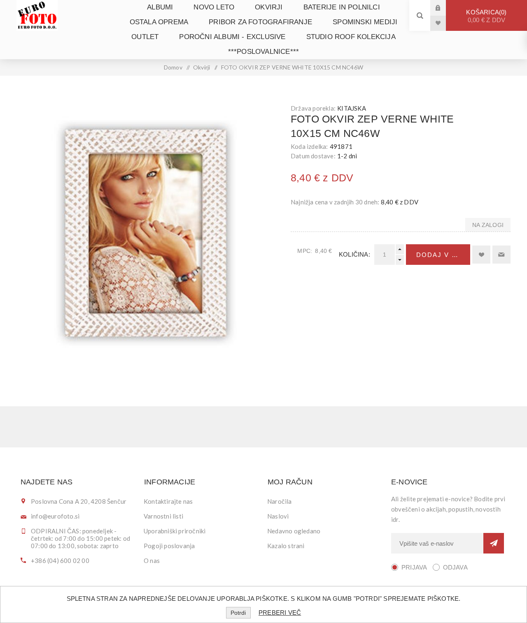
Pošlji (493, 543)
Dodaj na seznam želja (481, 254)
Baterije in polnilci (341, 7)
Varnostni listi (163, 516)
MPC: (304, 251)
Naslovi (278, 516)
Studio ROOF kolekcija (351, 37)
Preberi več (280, 612)
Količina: (354, 254)
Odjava (455, 567)
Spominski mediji (365, 22)
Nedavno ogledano (293, 531)
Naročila (279, 501)
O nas (152, 560)
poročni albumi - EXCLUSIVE (232, 37)
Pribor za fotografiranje (260, 22)
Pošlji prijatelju (501, 254)
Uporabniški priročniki (174, 531)
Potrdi (238, 612)
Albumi (160, 7)
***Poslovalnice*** (263, 52)
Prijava (444, 7)
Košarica (485, 16)
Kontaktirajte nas (168, 501)
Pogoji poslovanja (169, 545)
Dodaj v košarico (443, 254)
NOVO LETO (214, 7)
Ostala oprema (159, 22)
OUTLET (145, 37)
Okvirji (268, 7)
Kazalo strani (286, 545)
